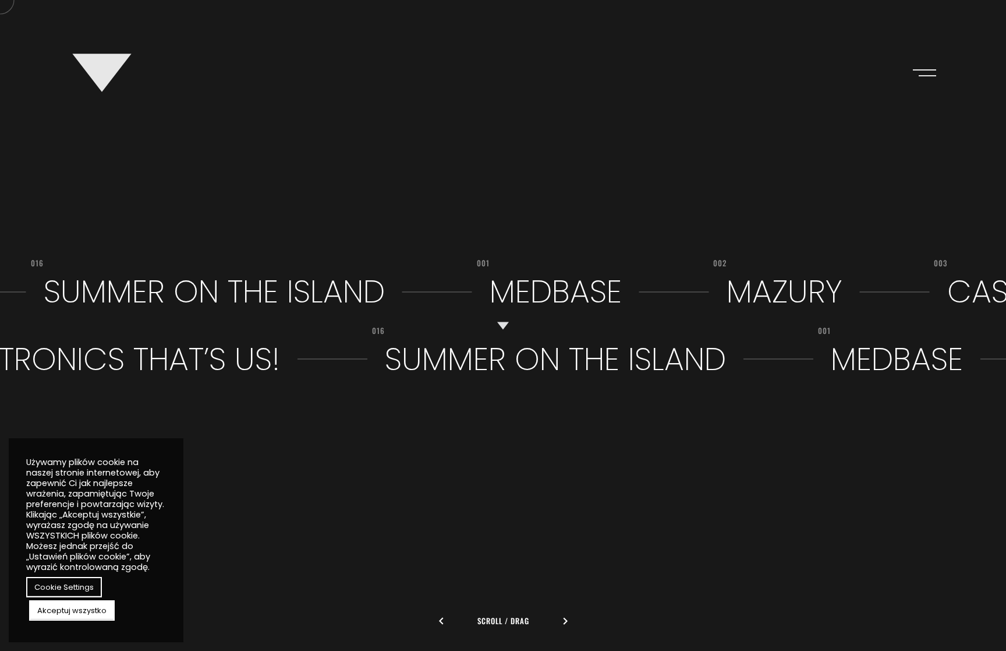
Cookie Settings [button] (64, 587)
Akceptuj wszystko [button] (72, 610)
